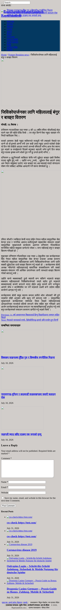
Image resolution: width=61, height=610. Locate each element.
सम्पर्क (25, 602)
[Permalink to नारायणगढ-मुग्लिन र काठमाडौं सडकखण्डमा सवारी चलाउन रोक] (22, 389)
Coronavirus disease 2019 (22, 549)
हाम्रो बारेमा (13, 602)
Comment (6, 458)
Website (4, 492)
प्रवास (9, 29)
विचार (9, 34)
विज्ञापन (19, 602)
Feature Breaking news (18, 55)
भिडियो (9, 50)
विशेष (9, 45)
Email (3, 487)
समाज (9, 32)
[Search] (2, 3)
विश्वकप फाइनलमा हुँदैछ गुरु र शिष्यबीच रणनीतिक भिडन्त (28, 357)
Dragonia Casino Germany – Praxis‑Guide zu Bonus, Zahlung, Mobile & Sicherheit (32, 590)
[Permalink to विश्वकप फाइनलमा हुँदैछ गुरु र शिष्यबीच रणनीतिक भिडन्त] (22, 352)
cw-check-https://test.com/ (21, 522)
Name (4, 482)
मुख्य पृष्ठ (10, 21)
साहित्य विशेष (12, 47)
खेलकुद (10, 26)
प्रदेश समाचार (12, 42)
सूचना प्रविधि (12, 39)
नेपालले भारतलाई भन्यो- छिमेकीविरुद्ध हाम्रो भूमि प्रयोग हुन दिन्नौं (29, 320)
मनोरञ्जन (11, 37)
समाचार (10, 24)
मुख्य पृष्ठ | (5, 602)
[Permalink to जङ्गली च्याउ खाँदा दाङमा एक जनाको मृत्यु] (22, 429)
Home (4, 55)
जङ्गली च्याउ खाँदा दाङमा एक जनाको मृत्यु (24, 15)
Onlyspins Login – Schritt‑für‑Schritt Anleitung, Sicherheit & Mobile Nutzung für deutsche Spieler (32, 569)
